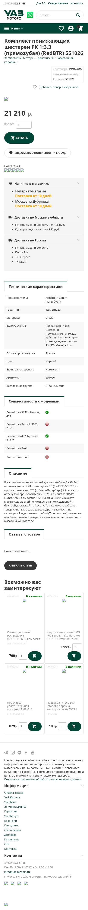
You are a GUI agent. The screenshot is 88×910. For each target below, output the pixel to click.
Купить (22, 138)
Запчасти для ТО (15, 807)
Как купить (11, 839)
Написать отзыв (20, 565)
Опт (6, 844)
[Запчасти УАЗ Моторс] (14, 14)
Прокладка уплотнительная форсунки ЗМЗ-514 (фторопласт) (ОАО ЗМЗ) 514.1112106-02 (23, 709)
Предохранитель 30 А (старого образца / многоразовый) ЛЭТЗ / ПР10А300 (62, 707)
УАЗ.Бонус (11, 816)
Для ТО (40, 3)
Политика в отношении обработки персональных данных (43, 779)
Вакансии (10, 821)
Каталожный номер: (66, 74)
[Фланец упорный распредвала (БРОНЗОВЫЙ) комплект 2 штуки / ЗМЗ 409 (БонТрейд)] (24, 609)
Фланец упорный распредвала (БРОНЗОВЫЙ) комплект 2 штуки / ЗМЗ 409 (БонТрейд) (23, 639)
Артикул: (58, 79)
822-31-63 (14, 3)
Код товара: (60, 69)
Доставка (10, 835)
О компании (12, 830)
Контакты (77, 3)
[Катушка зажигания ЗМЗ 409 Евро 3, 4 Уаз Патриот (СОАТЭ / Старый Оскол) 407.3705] (64, 609)
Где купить (11, 825)
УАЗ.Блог (10, 802)
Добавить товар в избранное (55, 87)
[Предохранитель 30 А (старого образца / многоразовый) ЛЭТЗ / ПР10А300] (64, 679)
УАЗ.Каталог (12, 797)
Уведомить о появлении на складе (37, 152)
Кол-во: (9, 124)
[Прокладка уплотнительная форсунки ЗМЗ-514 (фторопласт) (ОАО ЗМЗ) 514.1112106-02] (24, 679)
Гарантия (10, 811)
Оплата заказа (13, 793)
